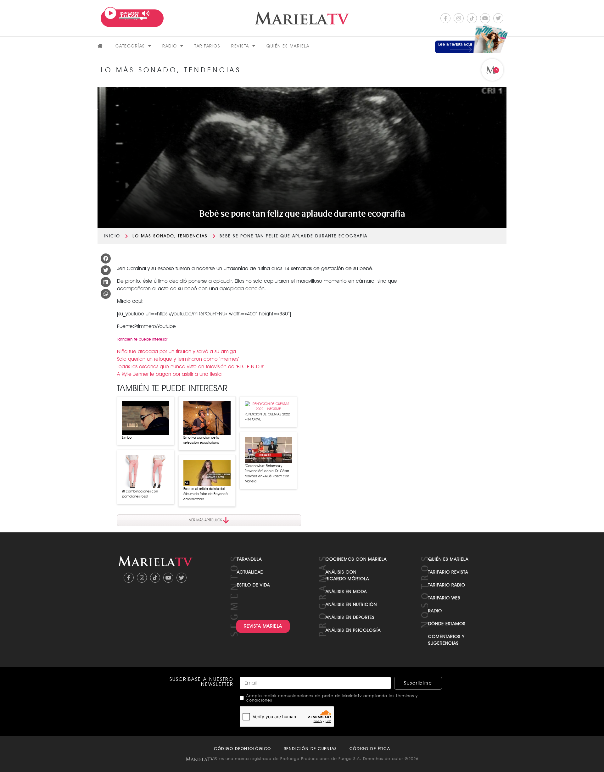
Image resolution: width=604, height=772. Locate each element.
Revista (240, 45)
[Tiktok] (472, 18)
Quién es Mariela (287, 45)
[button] (106, 258)
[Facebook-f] (445, 18)
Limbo (127, 437)
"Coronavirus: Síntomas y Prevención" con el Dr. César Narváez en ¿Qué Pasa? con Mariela (267, 474)
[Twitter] (498, 18)
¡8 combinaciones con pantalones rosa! (140, 494)
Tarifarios (207, 45)
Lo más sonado (153, 235)
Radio (169, 45)
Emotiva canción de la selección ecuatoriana (201, 440)
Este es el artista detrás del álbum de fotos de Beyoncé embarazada (205, 493)
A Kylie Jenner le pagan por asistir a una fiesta (169, 374)
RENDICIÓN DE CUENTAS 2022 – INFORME (267, 417)
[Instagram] (459, 18)
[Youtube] (485, 18)
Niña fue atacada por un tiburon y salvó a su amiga (176, 351)
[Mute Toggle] (146, 13)
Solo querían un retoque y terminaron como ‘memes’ (178, 359)
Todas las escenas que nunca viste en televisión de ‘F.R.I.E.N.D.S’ (190, 366)
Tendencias (193, 235)
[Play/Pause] (110, 13)
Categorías (130, 45)
